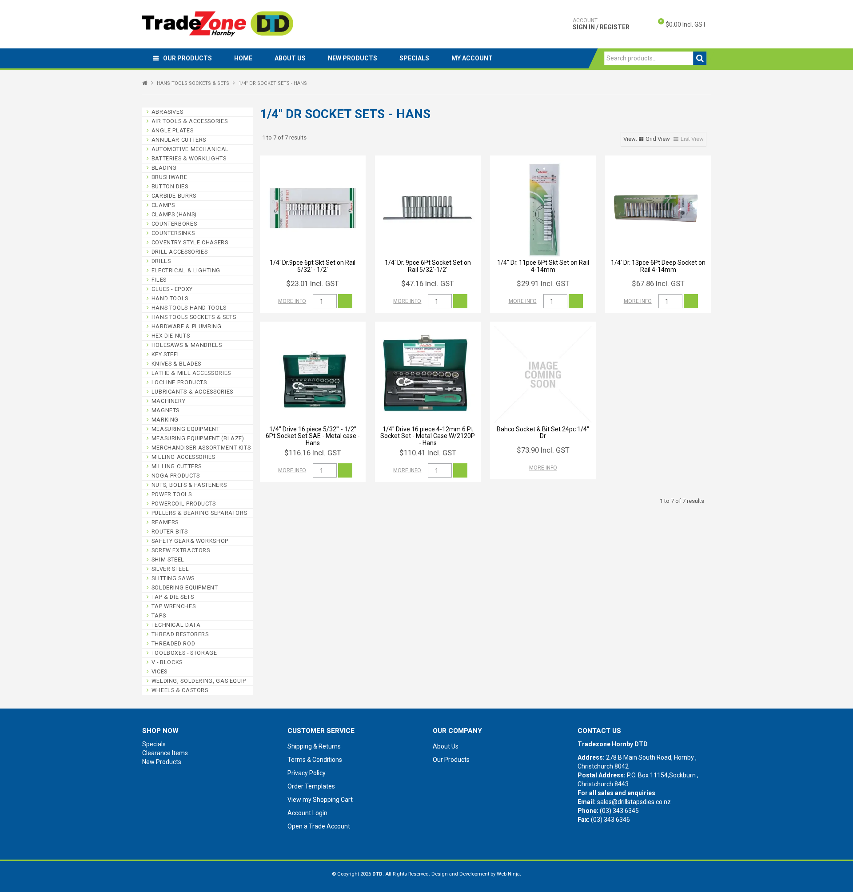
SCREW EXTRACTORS (180, 550)
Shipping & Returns (314, 746)
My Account (472, 58)
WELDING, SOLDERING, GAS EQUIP (198, 680)
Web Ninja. (509, 874)
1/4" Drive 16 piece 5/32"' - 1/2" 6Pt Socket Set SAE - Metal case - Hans (313, 436)
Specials (414, 58)
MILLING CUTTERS (176, 466)
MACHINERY (168, 401)
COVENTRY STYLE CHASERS (189, 242)
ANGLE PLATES (172, 130)
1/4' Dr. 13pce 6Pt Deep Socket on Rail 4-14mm (658, 266)
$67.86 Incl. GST (658, 283)
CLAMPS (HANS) (174, 214)
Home (243, 58)
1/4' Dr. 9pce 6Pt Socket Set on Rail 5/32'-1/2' (428, 266)
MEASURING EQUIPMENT (185, 429)
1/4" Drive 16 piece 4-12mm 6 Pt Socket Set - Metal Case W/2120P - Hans (427, 436)
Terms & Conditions (314, 759)
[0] (653, 24)
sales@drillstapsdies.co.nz (634, 801)
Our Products (187, 58)
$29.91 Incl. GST (543, 283)
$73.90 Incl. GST (543, 450)
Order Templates (311, 786)
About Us (290, 58)
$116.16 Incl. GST (312, 452)
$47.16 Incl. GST (427, 283)
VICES (159, 671)
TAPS (158, 615)
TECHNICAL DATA (176, 624)
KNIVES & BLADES (176, 363)
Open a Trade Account (318, 826)
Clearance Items (165, 753)
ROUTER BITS (169, 531)
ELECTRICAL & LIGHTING (185, 270)
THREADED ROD (173, 643)
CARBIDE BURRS (173, 195)
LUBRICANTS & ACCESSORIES (192, 391)
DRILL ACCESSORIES (179, 251)
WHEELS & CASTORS (179, 690)
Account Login (307, 812)
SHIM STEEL (167, 559)
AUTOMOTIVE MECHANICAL (190, 149)
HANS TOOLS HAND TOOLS (189, 307)
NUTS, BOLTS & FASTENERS (189, 485)
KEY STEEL (166, 354)
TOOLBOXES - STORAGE (184, 652)
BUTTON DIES (169, 186)
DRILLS (161, 261)
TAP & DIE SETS (172, 596)
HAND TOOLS (169, 298)
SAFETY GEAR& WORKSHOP (189, 541)
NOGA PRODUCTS (175, 475)
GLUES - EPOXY (172, 289)
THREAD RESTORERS (180, 634)
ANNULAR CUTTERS (178, 139)
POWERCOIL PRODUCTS (183, 503)
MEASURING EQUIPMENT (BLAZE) (197, 438)
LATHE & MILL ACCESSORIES (191, 373)
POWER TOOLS (171, 494)
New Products (352, 58)
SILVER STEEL (170, 568)
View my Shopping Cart (320, 799)
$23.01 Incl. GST (312, 283)
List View (692, 138)
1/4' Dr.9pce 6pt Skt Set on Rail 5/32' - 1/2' (312, 266)
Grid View (658, 138)
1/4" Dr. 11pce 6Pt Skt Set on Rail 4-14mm (543, 266)
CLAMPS (163, 205)
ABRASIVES (167, 111)
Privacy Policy (306, 773)
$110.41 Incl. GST (427, 452)
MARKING (165, 419)
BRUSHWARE (169, 177)
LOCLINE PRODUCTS (179, 382)
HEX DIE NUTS (170, 335)
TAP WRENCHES (173, 606)
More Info (292, 301)
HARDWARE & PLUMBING (186, 326)
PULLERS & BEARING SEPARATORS (199, 513)
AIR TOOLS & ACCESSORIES (189, 121)
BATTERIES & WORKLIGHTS (189, 158)
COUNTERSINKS (173, 233)
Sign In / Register (601, 24)
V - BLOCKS (167, 662)
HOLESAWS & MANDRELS (186, 345)
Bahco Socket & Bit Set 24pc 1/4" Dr (543, 432)
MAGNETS (165, 410)
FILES (159, 279)
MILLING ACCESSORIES (183, 457)
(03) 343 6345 (619, 810)
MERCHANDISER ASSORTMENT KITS (201, 447)
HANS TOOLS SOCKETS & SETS (193, 83)
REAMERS (165, 522)
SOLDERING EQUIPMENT (184, 587)
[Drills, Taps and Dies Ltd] (217, 23)
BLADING (164, 167)
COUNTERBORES (174, 223)
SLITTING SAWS (173, 578)
